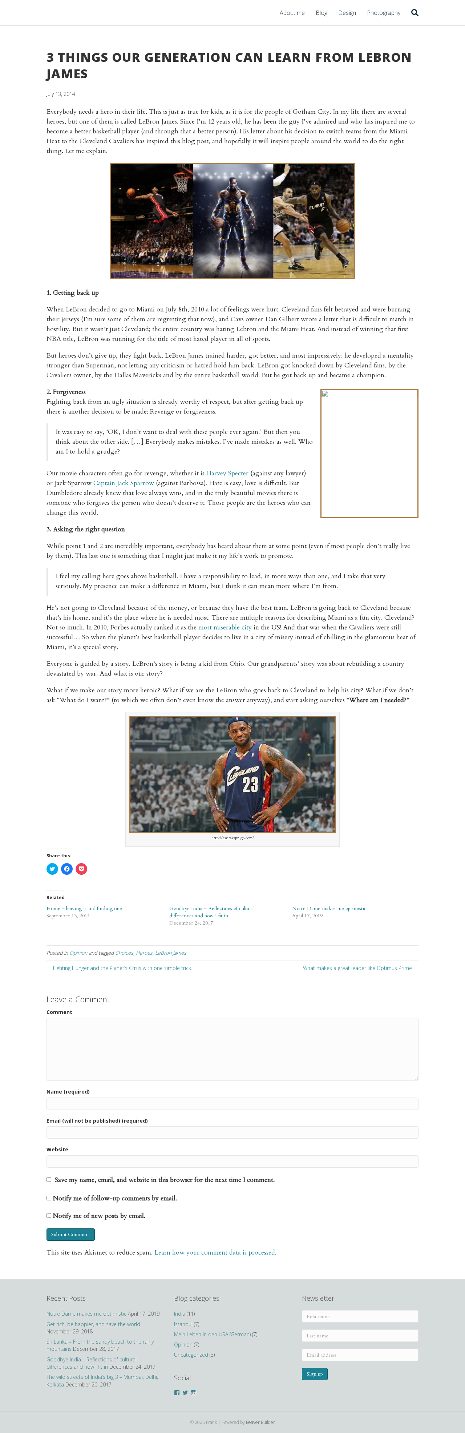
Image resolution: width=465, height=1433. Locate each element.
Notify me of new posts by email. (99, 1215)
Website (57, 1149)
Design (347, 13)
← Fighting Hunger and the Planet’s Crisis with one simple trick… (120, 968)
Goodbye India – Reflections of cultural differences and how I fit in (212, 912)
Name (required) (68, 1091)
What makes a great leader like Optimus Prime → (360, 968)
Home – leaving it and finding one (84, 908)
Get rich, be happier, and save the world (93, 1324)
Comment (59, 1012)
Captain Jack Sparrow (123, 483)
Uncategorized (191, 1354)
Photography (383, 13)
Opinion (78, 952)
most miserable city (225, 627)
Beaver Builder (260, 1422)
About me (292, 13)
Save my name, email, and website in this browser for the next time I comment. (165, 1179)
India (179, 1313)
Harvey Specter (227, 473)
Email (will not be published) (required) (97, 1120)
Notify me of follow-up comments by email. (115, 1198)
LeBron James (170, 952)
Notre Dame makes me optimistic (329, 908)
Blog (321, 13)
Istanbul (183, 1324)
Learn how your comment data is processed (214, 1252)
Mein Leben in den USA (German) (212, 1334)
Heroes (144, 952)
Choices (124, 952)
